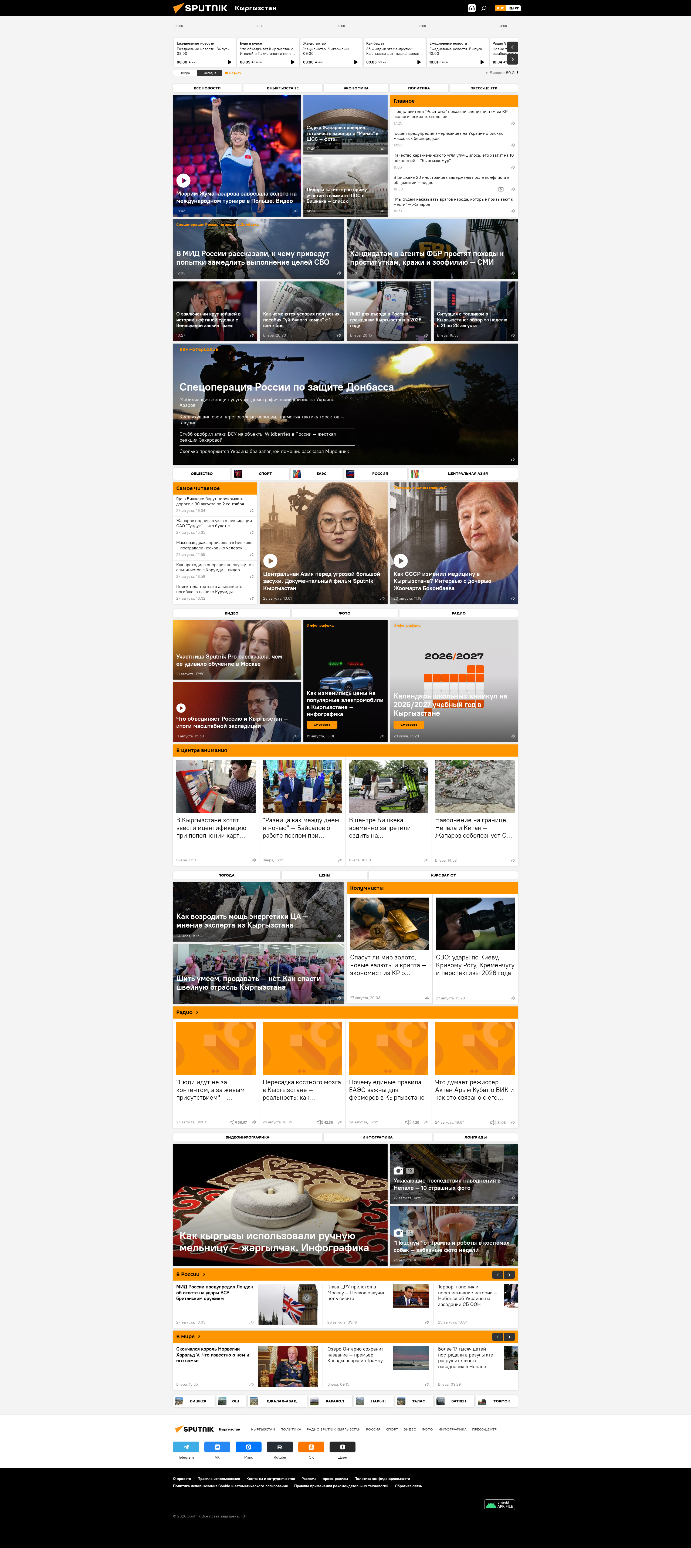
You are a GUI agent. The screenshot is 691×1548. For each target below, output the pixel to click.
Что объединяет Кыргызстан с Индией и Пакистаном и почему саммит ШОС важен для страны (268, 53)
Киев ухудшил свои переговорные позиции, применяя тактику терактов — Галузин (261, 420)
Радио (184, 1012)
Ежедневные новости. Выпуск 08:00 (203, 51)
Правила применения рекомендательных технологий (341, 1485)
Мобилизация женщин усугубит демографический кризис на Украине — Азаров (259, 402)
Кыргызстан (263, 1429)
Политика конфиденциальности (382, 1478)
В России (187, 1274)
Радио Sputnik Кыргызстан (334, 1429)
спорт (392, 1429)
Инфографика (452, 1429)
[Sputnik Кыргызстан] (202, 14)
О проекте (182, 1478)
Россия (373, 1429)
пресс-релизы (335, 1478)
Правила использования (219, 1478)
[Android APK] (499, 1505)
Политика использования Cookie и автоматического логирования (230, 1485)
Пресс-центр (484, 1429)
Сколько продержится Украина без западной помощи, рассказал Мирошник (264, 451)
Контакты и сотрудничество (270, 1478)
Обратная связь (408, 1485)
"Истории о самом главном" (420, 488)
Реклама (309, 1478)
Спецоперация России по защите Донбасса (217, 225)
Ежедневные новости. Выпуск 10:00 (455, 51)
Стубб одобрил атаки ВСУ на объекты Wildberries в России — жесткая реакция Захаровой (257, 437)
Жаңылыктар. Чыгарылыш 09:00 (326, 51)
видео (410, 1429)
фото (427, 1429)
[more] (295, 210)
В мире (185, 1336)
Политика (290, 1429)
